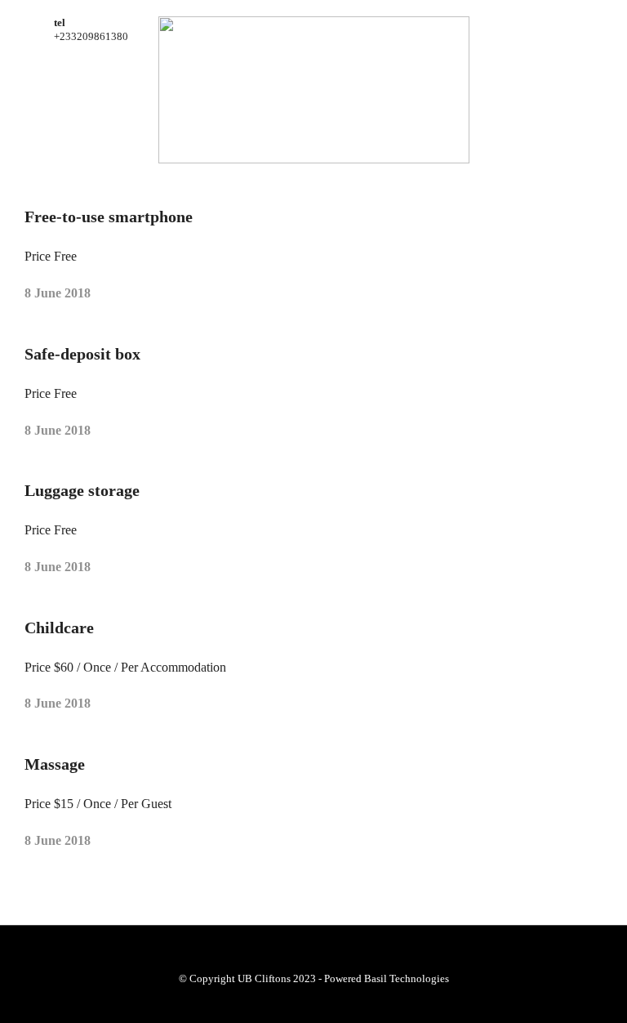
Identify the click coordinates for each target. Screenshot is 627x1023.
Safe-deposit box (82, 354)
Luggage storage (82, 490)
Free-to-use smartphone (108, 217)
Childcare (59, 628)
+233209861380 (91, 36)
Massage (54, 764)
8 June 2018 (57, 293)
